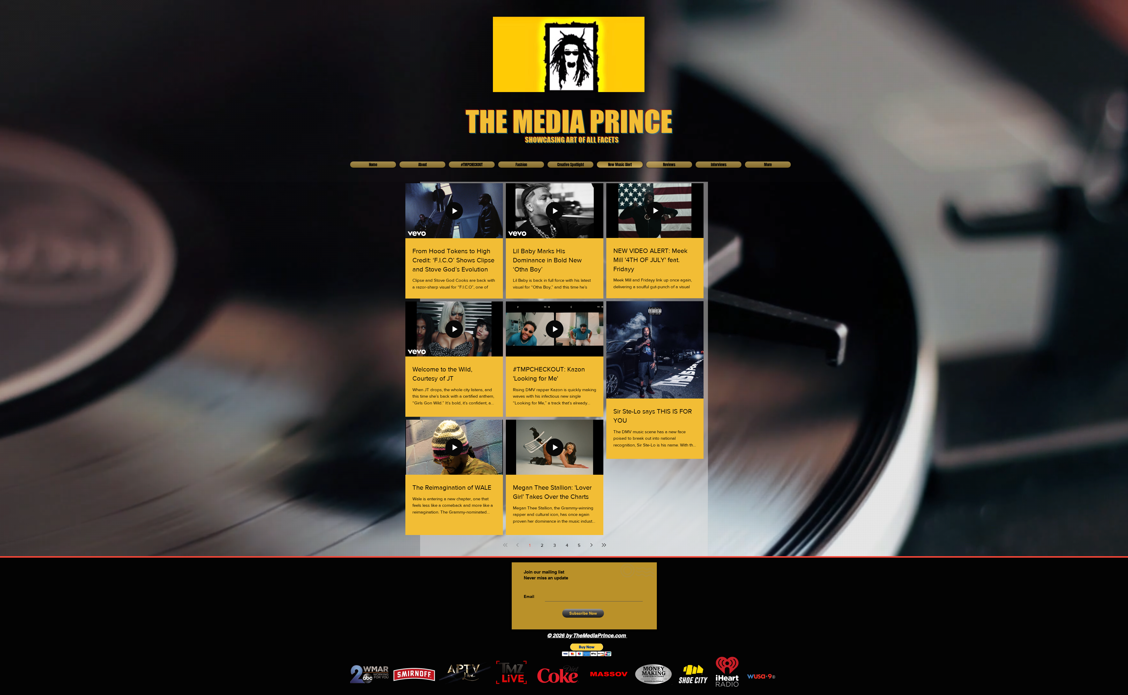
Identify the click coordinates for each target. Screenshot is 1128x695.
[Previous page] (517, 545)
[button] (587, 650)
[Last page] (604, 545)
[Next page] (591, 545)
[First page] (505, 545)
